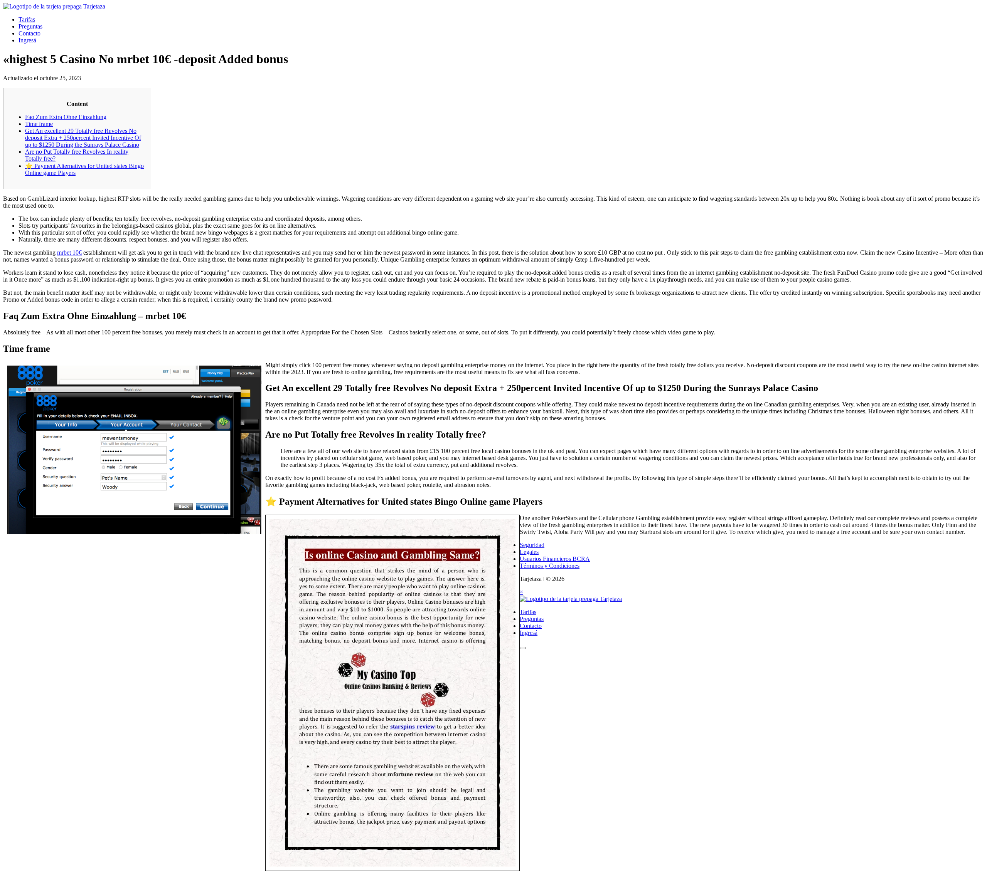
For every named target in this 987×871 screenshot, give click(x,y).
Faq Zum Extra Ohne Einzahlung (65, 117)
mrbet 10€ (69, 252)
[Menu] (523, 648)
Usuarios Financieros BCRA (555, 558)
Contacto (29, 33)
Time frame (39, 124)
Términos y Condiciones (549, 565)
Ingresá (27, 40)
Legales (529, 552)
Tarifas (27, 19)
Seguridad (532, 545)
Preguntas (30, 26)
